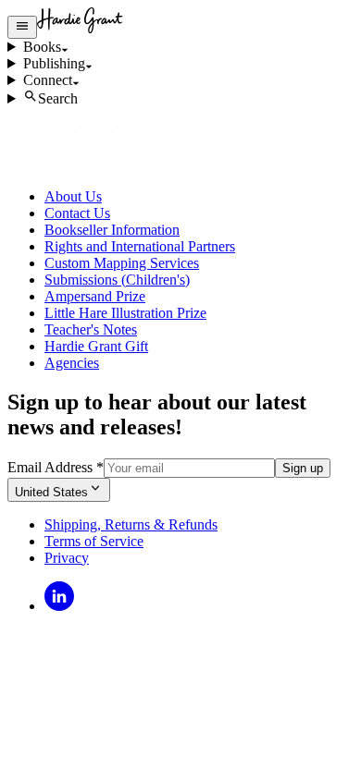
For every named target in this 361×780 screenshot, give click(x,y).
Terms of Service (93, 541)
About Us (73, 196)
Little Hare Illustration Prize (125, 313)
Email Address (55, 467)
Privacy (66, 558)
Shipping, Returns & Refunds (131, 524)
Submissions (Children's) (117, 279)
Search (58, 98)
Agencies (71, 363)
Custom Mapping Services (121, 263)
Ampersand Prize (94, 296)
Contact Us (77, 213)
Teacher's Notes (90, 329)
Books (42, 47)
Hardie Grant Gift (96, 346)
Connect (47, 80)
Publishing (54, 63)
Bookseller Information (112, 230)
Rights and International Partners (139, 246)
